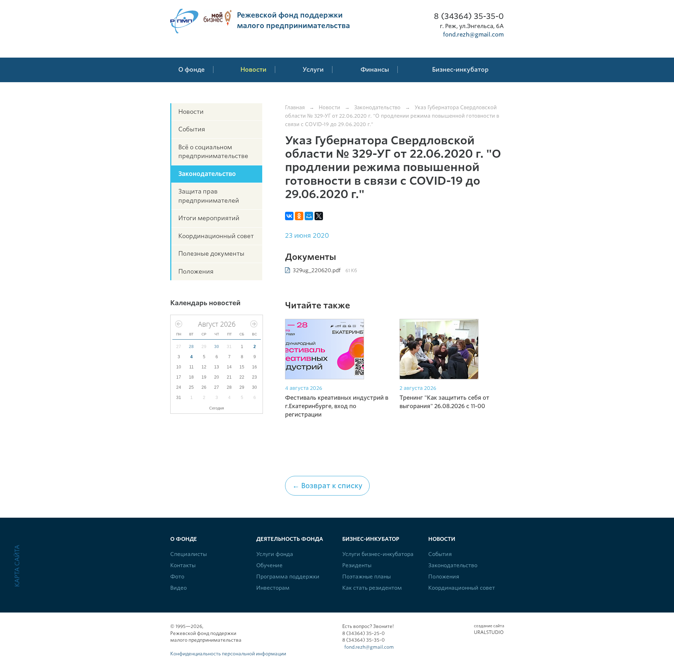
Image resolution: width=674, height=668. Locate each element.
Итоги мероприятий (208, 218)
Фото (177, 577)
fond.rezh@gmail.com (473, 34)
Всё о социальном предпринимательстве (213, 152)
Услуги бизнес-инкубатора (378, 554)
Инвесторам (273, 588)
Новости (191, 111)
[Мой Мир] (309, 216)
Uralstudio (489, 629)
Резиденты (356, 565)
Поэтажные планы (366, 577)
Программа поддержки (287, 577)
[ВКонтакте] (289, 216)
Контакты (183, 565)
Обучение (269, 565)
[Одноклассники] (299, 216)
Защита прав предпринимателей (208, 196)
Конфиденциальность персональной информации (228, 653)
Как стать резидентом (372, 588)
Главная (295, 107)
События (191, 129)
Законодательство (207, 173)
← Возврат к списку (327, 486)
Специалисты (188, 554)
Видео (178, 588)
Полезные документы (211, 253)
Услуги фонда (274, 554)
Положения (195, 271)
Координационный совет (216, 236)
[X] (319, 216)
